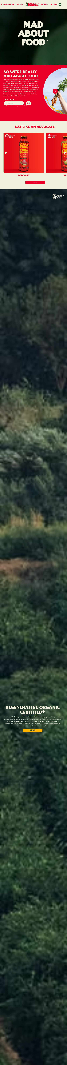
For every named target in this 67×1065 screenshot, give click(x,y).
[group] (35, 155)
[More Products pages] (22, 4)
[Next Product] (65, 153)
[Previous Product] (6, 153)
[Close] (60, 4)
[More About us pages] (47, 4)
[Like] (55, 91)
